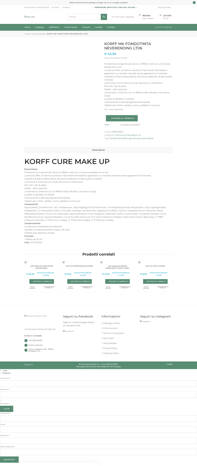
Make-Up (136, 135)
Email (3, 424)
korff (123, 138)
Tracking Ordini (111, 353)
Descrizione (98, 150)
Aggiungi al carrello (122, 118)
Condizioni (65, 7)
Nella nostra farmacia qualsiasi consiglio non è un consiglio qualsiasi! (98, 2)
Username (5, 378)
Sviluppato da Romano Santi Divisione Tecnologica (98, 366)
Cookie (169, 364)
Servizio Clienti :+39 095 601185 (36, 7)
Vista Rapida (32, 287)
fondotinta (115, 138)
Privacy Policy (110, 348)
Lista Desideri (110, 343)
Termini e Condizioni (113, 333)
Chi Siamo (55, 7)
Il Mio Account (110, 328)
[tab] (98, 150)
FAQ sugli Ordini (164, 7)
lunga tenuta (133, 138)
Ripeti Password (7, 447)
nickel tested (146, 138)
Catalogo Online (111, 323)
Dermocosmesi (123, 135)
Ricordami (4, 403)
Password (5, 389)
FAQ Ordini (108, 338)
